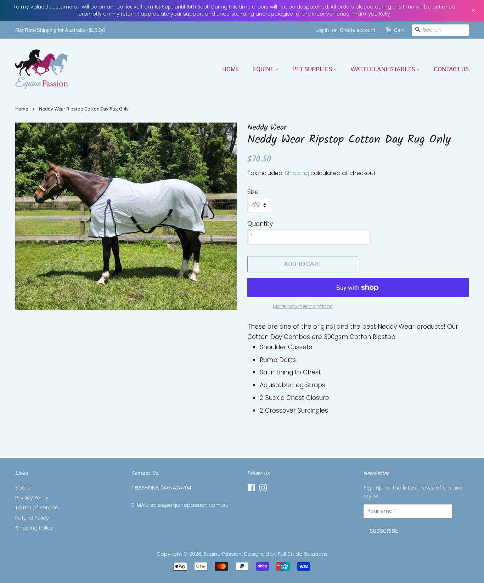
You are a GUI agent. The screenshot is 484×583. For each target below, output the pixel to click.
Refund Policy (32, 517)
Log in (322, 30)
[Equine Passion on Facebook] (251, 489)
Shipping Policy (34, 527)
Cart (399, 30)
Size (253, 192)
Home (231, 69)
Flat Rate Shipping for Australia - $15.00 (60, 30)
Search (24, 487)
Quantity (260, 224)
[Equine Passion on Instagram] (263, 489)
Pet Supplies (312, 69)
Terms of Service (36, 507)
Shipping (297, 173)
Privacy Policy (32, 497)
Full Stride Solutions (303, 553)
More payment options (303, 306)
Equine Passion (223, 553)
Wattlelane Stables (383, 69)
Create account (357, 30)
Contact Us (451, 69)
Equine (264, 69)
